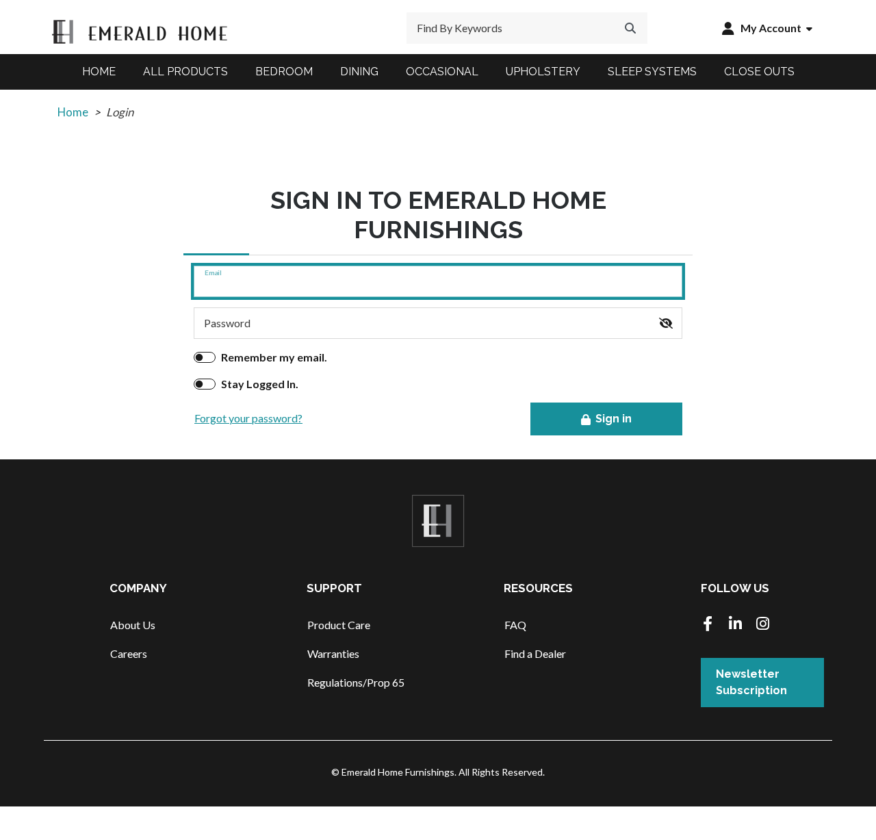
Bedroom (284, 71)
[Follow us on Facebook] (707, 624)
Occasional (442, 71)
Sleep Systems (652, 71)
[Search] (630, 28)
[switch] (665, 323)
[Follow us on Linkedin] (735, 624)
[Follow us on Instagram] (762, 624)
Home (99, 71)
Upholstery (543, 71)
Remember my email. (274, 357)
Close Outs (759, 71)
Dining (359, 71)
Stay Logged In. (259, 383)
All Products (185, 71)
